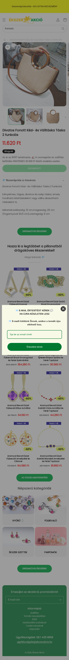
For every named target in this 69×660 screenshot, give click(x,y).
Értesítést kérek (35, 347)
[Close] (63, 309)
